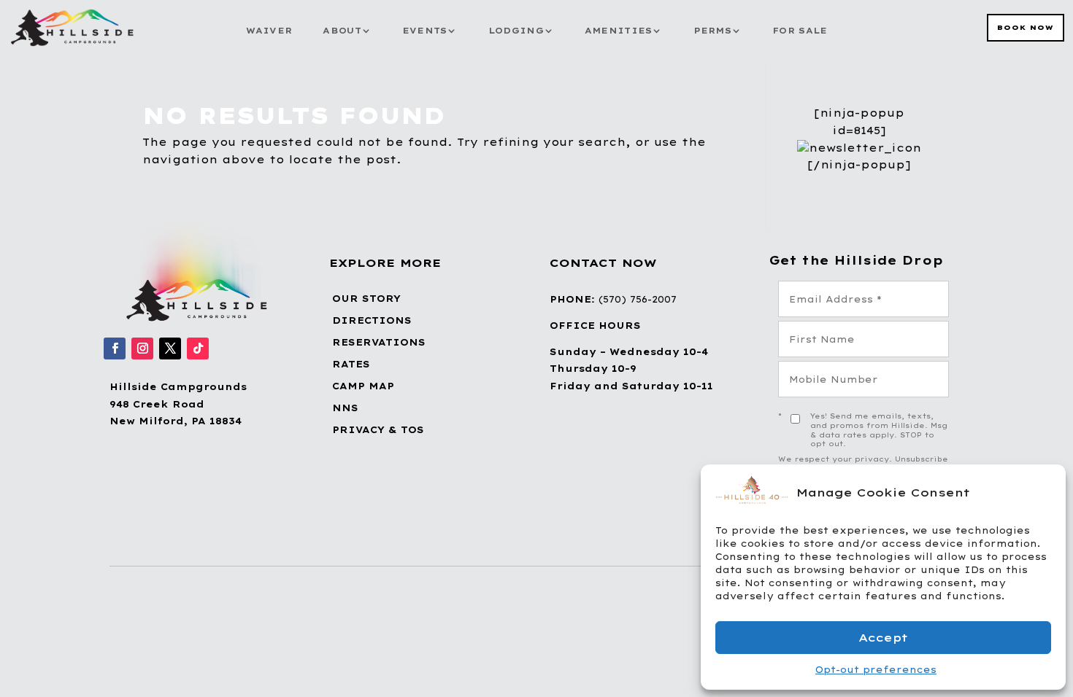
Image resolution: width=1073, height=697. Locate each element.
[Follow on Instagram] (142, 348)
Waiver (269, 31)
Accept (883, 638)
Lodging (516, 31)
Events (424, 31)
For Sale (799, 31)
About (342, 31)
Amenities (619, 31)
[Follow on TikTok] (198, 348)
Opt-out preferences (876, 669)
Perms (712, 31)
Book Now (1025, 27)
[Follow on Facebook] (115, 348)
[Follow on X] (170, 348)
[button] (1044, 492)
